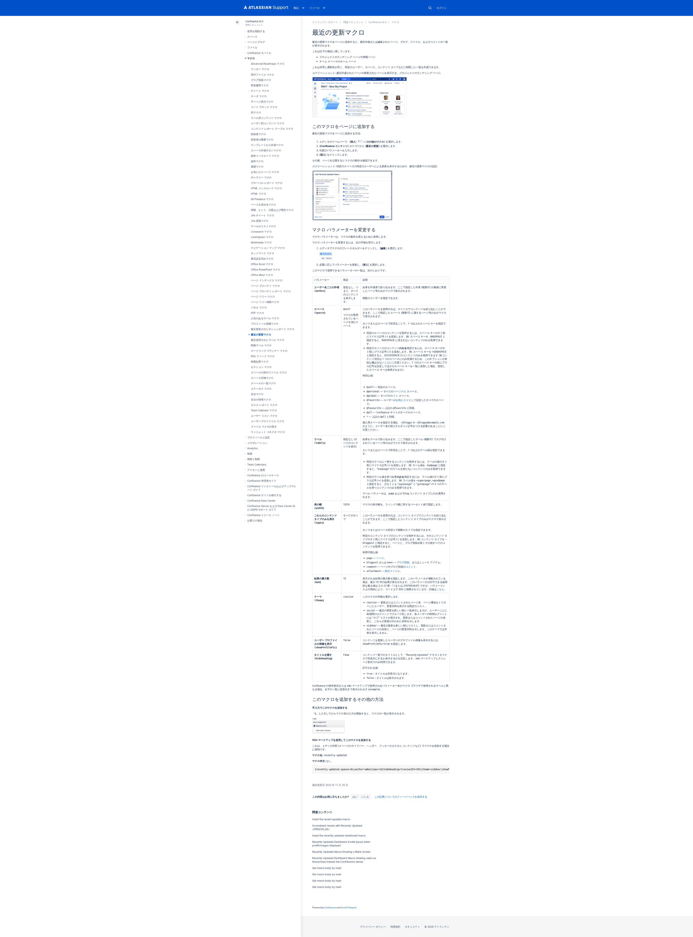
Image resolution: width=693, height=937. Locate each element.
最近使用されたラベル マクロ (267, 339)
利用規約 (395, 926)
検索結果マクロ (260, 361)
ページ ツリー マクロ (263, 296)
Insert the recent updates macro (331, 819)
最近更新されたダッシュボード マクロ (272, 329)
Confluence (330, 907)
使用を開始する (256, 31)
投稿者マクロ (258, 134)
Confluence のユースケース (263, 475)
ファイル (252, 47)
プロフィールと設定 (258, 437)
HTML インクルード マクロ (266, 188)
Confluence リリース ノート (263, 515)
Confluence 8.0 (254, 21)
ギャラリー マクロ (261, 177)
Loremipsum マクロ (262, 236)
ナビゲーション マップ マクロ (268, 247)
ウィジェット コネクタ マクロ (268, 431)
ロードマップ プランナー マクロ (269, 350)
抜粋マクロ (257, 161)
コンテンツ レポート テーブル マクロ (272, 128)
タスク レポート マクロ (264, 404)
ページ (380, 557)
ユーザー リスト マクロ (264, 415)
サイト (394, 395)
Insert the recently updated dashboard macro (339, 835)
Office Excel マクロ (262, 264)
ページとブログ (256, 42)
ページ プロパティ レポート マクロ (271, 291)
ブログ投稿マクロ (261, 79)
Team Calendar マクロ (264, 410)
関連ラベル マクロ (261, 345)
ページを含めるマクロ (263, 204)
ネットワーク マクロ (262, 253)
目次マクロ (257, 394)
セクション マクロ (261, 366)
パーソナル (399, 391)
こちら (440, 589)
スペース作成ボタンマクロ (266, 150)
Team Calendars (256, 464)
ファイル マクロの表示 (264, 426)
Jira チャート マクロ (262, 215)
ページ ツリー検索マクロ (265, 301)
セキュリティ (412, 926)
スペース (252, 36)
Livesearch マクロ (261, 231)
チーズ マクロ (259, 96)
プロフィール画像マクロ (264, 323)
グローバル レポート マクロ (266, 182)
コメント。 (412, 566)
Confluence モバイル (259, 52)
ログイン (442, 7)
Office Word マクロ (262, 274)
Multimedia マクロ (261, 242)
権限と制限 (253, 459)
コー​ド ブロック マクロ (264, 107)
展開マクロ (257, 166)
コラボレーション (257, 442)
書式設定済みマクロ (262, 258)
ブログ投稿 (403, 562)
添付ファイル (392, 570)
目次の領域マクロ (261, 399)
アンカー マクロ (260, 69)
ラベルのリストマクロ (263, 226)
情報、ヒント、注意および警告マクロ (272, 209)
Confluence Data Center (261, 500)
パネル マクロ (259, 307)
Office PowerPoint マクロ (265, 269)
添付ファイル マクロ (262, 74)
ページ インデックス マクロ (266, 280)
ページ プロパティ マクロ (265, 285)
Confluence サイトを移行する (264, 495)
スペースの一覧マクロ (263, 383)
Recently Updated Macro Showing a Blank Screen (341, 851)
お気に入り (402, 400)
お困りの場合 (254, 520)
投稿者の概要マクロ (262, 139)
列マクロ (256, 112)
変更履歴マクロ (260, 85)
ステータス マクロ (261, 388)
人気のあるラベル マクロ (265, 318)
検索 (430, 8)
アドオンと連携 (256, 469)
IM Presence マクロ (262, 199)
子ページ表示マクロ (262, 101)
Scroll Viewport (348, 907)
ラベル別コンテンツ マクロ (266, 117)
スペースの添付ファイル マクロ (269, 372)
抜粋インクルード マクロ (265, 155)
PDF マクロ (257, 312)
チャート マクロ (260, 90)
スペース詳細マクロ (262, 377)
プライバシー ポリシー (373, 926)
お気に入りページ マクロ (265, 171)
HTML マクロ (258, 193)
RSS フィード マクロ (263, 356)
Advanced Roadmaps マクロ (267, 63)
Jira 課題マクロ (259, 220)
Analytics (252, 448)
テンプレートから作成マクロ (267, 144)
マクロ (251, 58)
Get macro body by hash (326, 867)
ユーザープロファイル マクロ (267, 421)
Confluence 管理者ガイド (261, 480)
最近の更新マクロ (261, 334)
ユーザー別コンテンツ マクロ (267, 123)
